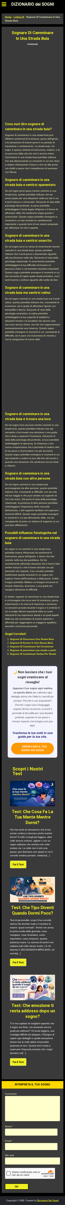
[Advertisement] (32, 83)
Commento (11, 1093)
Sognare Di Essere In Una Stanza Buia (31, 642)
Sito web (9, 1155)
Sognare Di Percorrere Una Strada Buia (32, 639)
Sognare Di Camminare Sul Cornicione (31, 646)
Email (8, 1140)
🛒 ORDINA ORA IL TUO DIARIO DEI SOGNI (32, 748)
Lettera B (19, 17)
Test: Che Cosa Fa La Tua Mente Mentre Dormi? (32, 817)
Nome (9, 1126)
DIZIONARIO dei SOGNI (32, 4)
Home (8, 17)
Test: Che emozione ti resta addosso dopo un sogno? (32, 1011)
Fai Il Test (18, 864)
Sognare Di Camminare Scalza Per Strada (33, 654)
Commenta (32, 44)
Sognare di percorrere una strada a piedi (33, 650)
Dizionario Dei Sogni (48, 1200)
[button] (4, 4)
